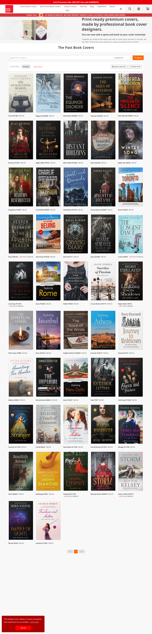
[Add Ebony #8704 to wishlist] (30, 533)
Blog (92, 6)
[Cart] (147, 8)
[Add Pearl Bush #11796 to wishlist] (85, 437)
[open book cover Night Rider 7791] (48, 141)
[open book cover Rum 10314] (48, 331)
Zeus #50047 (13, 494)
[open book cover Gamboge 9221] (48, 472)
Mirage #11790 (123, 447)
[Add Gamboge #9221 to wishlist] (57, 487)
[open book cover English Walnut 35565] (76, 331)
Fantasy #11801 (42, 543)
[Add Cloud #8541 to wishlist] (57, 437)
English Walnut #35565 (72, 353)
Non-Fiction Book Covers (50, 6)
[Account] (138, 8)
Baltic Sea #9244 (124, 163)
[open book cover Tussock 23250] (103, 94)
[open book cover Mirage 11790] (131, 425)
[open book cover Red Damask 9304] (131, 94)
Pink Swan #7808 (14, 353)
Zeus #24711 (68, 257)
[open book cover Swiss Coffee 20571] (131, 472)
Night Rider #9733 (125, 304)
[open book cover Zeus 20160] (21, 234)
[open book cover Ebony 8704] (21, 521)
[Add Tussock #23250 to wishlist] (112, 106)
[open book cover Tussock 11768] (21, 425)
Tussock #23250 (97, 116)
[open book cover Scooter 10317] (103, 331)
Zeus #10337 (68, 400)
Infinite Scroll (135, 67)
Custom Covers (70, 6)
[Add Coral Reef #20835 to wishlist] (57, 200)
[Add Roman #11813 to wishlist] (30, 153)
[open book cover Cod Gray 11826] (131, 378)
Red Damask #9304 (125, 116)
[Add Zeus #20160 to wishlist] (30, 247)
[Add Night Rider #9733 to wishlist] (139, 296)
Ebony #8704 (13, 543)
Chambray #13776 (70, 210)
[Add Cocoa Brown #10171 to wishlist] (112, 296)
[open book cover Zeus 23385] (103, 234)
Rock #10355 (123, 210)
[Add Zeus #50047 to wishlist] (30, 487)
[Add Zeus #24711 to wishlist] (85, 247)
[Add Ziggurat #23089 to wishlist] (57, 106)
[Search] (129, 8)
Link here (135, 42)
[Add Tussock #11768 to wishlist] (30, 437)
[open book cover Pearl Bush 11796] (76, 425)
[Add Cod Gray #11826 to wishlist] (139, 390)
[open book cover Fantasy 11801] (48, 521)
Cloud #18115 (123, 353)
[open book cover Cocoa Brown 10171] (103, 281)
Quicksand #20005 (70, 116)
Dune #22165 (95, 163)
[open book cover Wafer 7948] (76, 281)
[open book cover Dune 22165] (103, 141)
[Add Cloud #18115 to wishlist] (139, 343)
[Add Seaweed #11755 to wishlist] (85, 487)
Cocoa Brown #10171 (99, 304)
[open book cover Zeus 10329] (48, 281)
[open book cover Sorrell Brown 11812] (103, 425)
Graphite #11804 (14, 210)
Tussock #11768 (14, 447)
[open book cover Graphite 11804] (21, 187)
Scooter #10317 (96, 353)
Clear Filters (37, 66)
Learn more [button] (34, 622)
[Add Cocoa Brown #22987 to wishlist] (112, 200)
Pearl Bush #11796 (70, 447)
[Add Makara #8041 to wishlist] (30, 390)
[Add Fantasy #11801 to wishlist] (57, 533)
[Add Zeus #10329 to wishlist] (57, 296)
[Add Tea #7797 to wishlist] (112, 390)
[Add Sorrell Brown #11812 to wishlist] (112, 437)
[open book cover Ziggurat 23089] (48, 94)
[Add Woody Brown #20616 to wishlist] (112, 487)
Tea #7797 (94, 400)
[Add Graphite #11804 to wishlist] (30, 200)
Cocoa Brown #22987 (99, 210)
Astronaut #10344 (42, 257)
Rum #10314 (40, 353)
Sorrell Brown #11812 (99, 447)
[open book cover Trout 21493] (21, 94)
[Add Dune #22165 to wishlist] (112, 153)
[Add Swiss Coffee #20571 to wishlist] (139, 487)
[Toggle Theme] (120, 8)
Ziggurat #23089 (42, 116)
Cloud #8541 (40, 447)
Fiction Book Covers (28, 6)
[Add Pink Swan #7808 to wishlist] (30, 343)
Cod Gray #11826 (124, 400)
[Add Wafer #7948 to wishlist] (85, 296)
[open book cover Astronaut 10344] (48, 234)
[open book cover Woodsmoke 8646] (48, 378)
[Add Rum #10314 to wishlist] (57, 343)
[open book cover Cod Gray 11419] (21, 281)
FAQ (67, 10)
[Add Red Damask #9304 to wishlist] (139, 106)
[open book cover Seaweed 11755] (76, 472)
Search (139, 58)
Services (83, 6)
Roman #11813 (14, 163)
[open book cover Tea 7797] (103, 378)
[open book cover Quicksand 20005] (76, 94)
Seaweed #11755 (69, 494)
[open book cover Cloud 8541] (48, 425)
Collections (101, 6)
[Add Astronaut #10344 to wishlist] (57, 247)
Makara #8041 (13, 400)
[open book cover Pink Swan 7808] (21, 331)
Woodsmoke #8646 (43, 400)
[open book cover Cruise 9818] (131, 234)
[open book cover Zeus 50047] (21, 472)
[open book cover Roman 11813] (21, 141)
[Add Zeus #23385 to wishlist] (112, 247)
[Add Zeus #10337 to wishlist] (85, 390)
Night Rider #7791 (43, 163)
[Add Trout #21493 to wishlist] (30, 106)
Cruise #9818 (123, 257)
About (112, 6)
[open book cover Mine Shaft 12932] (76, 141)
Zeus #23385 (95, 257)
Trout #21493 (13, 116)
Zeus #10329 (40, 304)
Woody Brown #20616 (99, 494)
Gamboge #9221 (42, 494)
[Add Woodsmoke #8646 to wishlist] (57, 390)
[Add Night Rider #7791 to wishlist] (57, 153)
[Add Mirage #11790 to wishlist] (139, 437)
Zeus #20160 (13, 257)
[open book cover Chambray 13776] (76, 187)
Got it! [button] (23, 628)
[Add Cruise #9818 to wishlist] (139, 247)
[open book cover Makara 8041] (21, 378)
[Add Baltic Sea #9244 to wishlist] (139, 153)
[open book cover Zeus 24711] (76, 234)
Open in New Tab (120, 67)
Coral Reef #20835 (42, 210)
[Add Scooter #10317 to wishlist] (112, 343)
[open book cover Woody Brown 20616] (103, 472)
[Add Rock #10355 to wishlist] (139, 200)
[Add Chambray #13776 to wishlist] (85, 200)
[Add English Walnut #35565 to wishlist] (85, 343)
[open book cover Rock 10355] (131, 187)
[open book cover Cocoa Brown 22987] (103, 187)
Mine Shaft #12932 (70, 163)
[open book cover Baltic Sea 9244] (131, 141)
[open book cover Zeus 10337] (76, 378)
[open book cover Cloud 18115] (131, 331)
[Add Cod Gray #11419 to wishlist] (30, 296)
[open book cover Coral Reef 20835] (48, 187)
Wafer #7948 (68, 304)
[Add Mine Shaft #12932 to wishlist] (85, 153)
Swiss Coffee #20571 (126, 494)
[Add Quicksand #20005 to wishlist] (85, 106)
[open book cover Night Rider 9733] (131, 281)
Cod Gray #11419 (14, 304)
